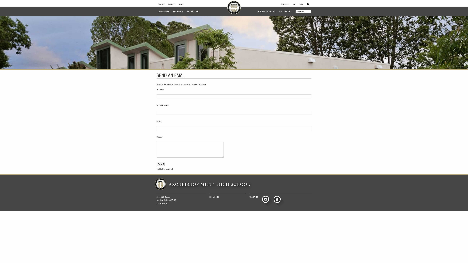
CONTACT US (214, 197)
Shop (301, 4)
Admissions (285, 4)
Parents (161, 4)
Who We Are (164, 11)
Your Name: (160, 90)
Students (171, 4)
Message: (160, 137)
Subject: (159, 121)
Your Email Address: (163, 105)
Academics (178, 11)
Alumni (181, 4)
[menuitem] (164, 12)
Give (294, 4)
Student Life (192, 11)
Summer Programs (266, 11)
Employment (285, 11)
